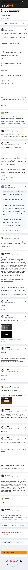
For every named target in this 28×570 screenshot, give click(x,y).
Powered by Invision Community (14, 567)
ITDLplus (7, 185)
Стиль (13, 564)
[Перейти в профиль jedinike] (2, 499)
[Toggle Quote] (3, 191)
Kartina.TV (14, 566)
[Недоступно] (6, 326)
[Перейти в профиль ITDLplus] (2, 186)
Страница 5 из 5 (13, 23)
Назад (5, 23)
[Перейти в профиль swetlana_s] (2, 143)
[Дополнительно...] (25, 29)
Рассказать (7, 542)
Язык (8, 564)
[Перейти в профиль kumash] (2, 113)
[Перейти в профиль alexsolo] (2, 29)
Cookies (19, 564)
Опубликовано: (12, 30)
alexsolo (7, 28)
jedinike (7, 498)
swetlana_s (8, 142)
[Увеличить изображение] (22, 134)
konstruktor (7, 15)
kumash (7, 112)
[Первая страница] (2, 23)
